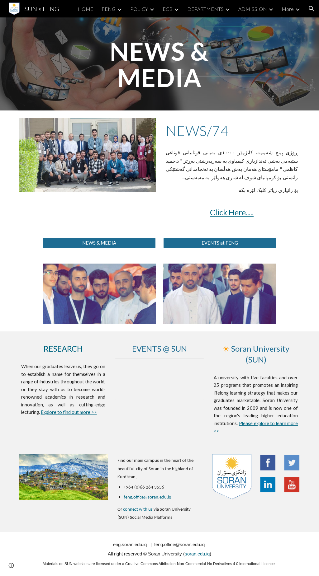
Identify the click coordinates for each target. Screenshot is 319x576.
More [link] (288, 9)
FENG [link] (109, 9)
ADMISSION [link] (252, 9)
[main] (159, 64)
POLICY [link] (139, 9)
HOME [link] (85, 9)
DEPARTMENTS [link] (205, 9)
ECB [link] (168, 9)
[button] (311, 8)
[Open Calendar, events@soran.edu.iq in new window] (192, 366)
